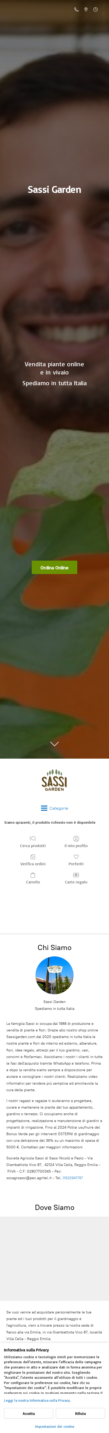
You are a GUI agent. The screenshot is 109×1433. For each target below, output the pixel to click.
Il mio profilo (76, 845)
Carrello (33, 881)
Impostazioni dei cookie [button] (54, 1426)
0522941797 (73, 1178)
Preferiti (76, 863)
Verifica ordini (33, 863)
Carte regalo (76, 881)
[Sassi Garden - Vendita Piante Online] (54, 782)
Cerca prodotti (33, 845)
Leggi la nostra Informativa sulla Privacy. (37, 1400)
